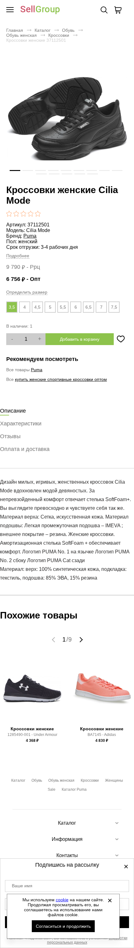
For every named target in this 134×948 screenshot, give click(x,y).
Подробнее (17, 255)
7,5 (114, 307)
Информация (67, 839)
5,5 (63, 307)
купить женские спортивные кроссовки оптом (61, 379)
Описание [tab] (13, 411)
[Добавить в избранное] (121, 339)
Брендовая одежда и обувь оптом (40, 10)
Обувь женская (21, 35)
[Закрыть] (110, 900)
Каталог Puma (74, 789)
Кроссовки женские (32, 729)
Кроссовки (58, 35)
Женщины (114, 780)
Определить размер (26, 292)
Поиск (104, 10)
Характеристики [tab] (20, 423)
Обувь (68, 30)
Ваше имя (22, 885)
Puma (29, 236)
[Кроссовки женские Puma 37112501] (67, 120)
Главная (14, 30)
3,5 (12, 307)
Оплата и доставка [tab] (25, 449)
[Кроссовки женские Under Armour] (32, 691)
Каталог (42, 30)
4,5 (37, 307)
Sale (51, 789)
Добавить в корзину (79, 339)
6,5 (88, 307)
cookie (62, 899)
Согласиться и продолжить (63, 926)
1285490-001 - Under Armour (32, 734)
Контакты (67, 855)
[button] (54, 639)
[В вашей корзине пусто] (118, 10)
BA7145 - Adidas (102, 734)
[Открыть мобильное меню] (10, 10)
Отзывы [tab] (10, 436)
